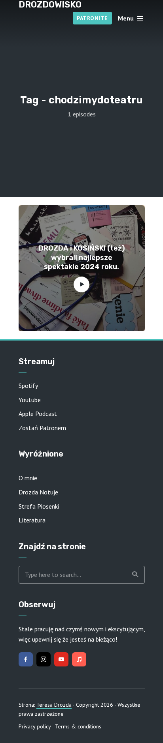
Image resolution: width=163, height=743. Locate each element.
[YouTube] (61, 659)
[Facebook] (26, 659)
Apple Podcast (38, 413)
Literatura (32, 520)
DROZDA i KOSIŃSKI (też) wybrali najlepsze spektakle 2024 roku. (81, 257)
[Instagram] (43, 659)
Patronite (92, 18)
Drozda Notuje (38, 492)
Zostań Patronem (42, 428)
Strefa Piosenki (39, 506)
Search (135, 575)
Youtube (30, 400)
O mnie (28, 478)
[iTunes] (79, 659)
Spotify (28, 385)
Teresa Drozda (54, 704)
